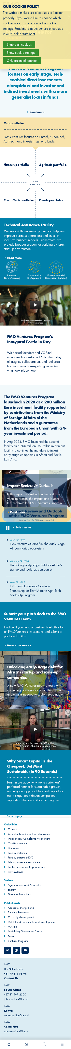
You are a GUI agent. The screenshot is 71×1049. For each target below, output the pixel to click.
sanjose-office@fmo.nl (16, 1031)
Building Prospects (18, 912)
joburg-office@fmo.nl (16, 999)
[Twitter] (7, 950)
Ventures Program (18, 941)
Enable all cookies (19, 44)
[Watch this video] (35, 305)
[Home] (9, 1044)
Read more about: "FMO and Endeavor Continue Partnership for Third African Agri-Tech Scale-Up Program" (35, 589)
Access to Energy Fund (21, 907)
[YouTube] (25, 950)
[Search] (44, 1044)
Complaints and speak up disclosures (29, 834)
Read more (35, 251)
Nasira (12, 936)
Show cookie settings (21, 52)
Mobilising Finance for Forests (25, 931)
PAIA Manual (15, 871)
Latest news (23, 527)
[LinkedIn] (16, 950)
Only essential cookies (22, 60)
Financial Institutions (19, 894)
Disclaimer (14, 848)
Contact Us (11, 978)
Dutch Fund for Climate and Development (31, 922)
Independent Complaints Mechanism (29, 838)
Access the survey (35, 626)
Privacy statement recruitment (24, 862)
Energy (12, 889)
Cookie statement (17, 843)
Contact (12, 829)
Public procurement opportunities (26, 867)
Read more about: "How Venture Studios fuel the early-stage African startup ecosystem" (35, 544)
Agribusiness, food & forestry (24, 885)
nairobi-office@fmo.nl (16, 1015)
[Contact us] (27, 1044)
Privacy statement (17, 853)
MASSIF (13, 926)
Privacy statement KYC (21, 857)
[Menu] (62, 1044)
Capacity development (21, 917)
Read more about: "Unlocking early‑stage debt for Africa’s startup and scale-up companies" (35, 565)
